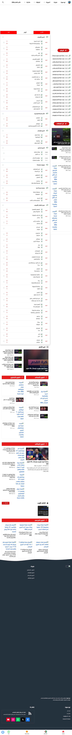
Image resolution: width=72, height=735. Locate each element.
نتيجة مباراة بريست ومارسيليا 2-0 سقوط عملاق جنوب (41, 534)
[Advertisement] (36, 18)
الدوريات (48, 2)
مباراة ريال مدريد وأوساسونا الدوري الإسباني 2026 (33, 392)
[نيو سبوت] (69, 2)
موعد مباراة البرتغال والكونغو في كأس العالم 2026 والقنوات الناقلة (7, 358)
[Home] (63, 732)
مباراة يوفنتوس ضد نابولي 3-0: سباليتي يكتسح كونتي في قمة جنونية (8, 476)
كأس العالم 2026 (16, 2)
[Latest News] (45, 732)
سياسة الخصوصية (66, 719)
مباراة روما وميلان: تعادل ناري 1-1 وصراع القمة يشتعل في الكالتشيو (8, 464)
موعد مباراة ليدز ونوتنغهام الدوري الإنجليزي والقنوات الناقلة (9, 424)
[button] (2, 2)
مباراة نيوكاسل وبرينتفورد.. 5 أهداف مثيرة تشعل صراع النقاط (9, 408)
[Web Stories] (26, 732)
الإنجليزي (29, 570)
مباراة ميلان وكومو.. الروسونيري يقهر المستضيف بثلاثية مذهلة (9, 490)
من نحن (68, 711)
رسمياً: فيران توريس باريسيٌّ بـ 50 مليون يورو (37, 462)
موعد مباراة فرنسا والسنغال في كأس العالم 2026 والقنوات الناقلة (64, 212)
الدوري (32, 570)
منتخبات (28, 2)
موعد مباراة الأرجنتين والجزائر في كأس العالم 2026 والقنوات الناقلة (64, 167)
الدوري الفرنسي (30, 575)
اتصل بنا (68, 714)
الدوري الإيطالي (31, 578)
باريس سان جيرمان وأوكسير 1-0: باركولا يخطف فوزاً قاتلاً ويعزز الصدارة (9, 536)
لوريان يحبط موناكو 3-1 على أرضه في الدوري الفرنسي (26, 551)
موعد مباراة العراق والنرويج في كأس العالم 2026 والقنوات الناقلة (64, 189)
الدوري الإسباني (31, 573)
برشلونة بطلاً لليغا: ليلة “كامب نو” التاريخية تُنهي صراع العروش (33, 383)
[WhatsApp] (8, 732)
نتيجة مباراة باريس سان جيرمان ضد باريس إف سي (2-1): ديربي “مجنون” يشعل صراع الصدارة (9, 554)
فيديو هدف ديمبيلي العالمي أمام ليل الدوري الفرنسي (42, 551)
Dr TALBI (45, 466)
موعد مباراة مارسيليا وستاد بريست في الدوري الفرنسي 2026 (25, 534)
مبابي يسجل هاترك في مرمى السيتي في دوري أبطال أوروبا (43, 513)
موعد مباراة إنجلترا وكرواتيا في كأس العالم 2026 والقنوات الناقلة (8, 351)
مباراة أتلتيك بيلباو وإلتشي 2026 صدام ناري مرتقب (33, 415)
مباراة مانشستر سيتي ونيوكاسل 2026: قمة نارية (9, 383)
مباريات (55, 2)
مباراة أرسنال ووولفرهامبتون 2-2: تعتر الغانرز (9, 399)
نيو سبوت (63, 2)
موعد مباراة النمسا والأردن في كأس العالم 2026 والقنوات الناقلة (7, 365)
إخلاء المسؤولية (66, 716)
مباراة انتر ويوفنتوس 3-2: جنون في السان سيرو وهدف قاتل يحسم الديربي (9, 449)
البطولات (38, 2)
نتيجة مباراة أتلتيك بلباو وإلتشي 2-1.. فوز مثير (34, 408)
